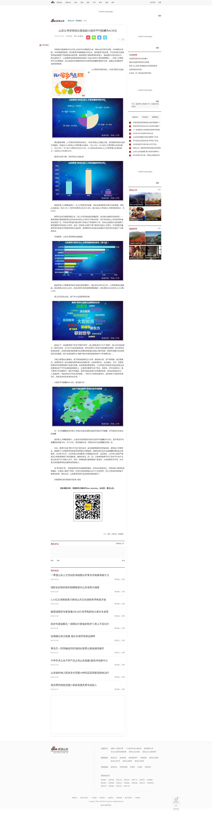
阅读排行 (135, 117)
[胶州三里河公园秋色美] (153, 193)
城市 (113, 2)
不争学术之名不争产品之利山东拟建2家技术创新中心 (79, 660)
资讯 (75, 2)
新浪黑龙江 (150, 783)
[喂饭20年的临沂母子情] (153, 246)
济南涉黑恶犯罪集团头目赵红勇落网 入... (147, 122)
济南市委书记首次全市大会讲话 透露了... (147, 126)
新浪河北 (119, 783)
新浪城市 (103, 780)
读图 (106, 2)
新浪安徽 (134, 783)
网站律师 (119, 797)
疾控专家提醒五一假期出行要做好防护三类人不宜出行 (80, 624)
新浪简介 (74, 797)
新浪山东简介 (84, 797)
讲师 (109, 534)
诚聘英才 (111, 797)
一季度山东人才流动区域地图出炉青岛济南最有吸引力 (80, 575)
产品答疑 (137, 797)
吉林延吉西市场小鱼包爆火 (138, 58)
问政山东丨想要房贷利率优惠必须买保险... (147, 148)
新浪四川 (142, 780)
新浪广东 (134, 780)
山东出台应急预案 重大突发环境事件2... (146, 151)
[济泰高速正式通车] (153, 232)
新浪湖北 (103, 783)
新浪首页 (59, 2)
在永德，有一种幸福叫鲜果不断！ (140, 73)
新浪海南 (111, 786)
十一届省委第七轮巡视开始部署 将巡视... (147, 130)
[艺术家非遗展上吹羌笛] (137, 208)
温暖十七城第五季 (117, 748)
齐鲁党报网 (123, 767)
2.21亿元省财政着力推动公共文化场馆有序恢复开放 (78, 599)
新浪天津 (126, 780)
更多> (159, 189)
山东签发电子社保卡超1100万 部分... (145, 144)
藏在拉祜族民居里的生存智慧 (139, 62)
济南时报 (148, 767)
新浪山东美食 (139, 761)
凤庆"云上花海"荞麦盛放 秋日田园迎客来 (143, 66)
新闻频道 (79, 20)
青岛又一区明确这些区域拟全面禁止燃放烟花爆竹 (77, 648)
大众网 (139, 767)
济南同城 (123, 758)
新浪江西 (103, 786)
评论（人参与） (79, 36)
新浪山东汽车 (115, 761)
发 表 (123, 560)
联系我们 (102, 797)
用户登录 (152, 2)
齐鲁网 (132, 767)
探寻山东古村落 (134, 752)
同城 (82, 2)
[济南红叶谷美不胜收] (153, 208)
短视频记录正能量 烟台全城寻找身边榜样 (73, 636)
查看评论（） (120, 543)
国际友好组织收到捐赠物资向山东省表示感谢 (75, 587)
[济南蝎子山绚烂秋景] (137, 232)
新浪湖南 (111, 783)
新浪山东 (68, 2)
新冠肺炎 (120, 534)
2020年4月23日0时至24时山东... (143, 133)
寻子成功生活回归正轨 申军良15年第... (146, 141)
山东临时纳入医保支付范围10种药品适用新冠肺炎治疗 (80, 672)
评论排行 (145, 117)
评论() (117, 579)
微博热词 (155, 117)
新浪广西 (126, 786)
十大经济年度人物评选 (133, 748)
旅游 (88, 2)
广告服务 (94, 797)
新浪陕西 (126, 783)
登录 (52, 560)
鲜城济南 (143, 758)
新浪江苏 (142, 783)
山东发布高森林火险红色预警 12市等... (146, 137)
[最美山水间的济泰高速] (137, 193)
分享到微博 (45, 45)
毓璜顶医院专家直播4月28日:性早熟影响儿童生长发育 (80, 611)
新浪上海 (119, 780)
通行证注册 (128, 797)
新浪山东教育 (127, 761)
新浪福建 (150, 780)
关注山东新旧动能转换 (118, 752)
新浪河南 (111, 780)
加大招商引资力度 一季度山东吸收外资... (147, 155)
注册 (159, 2)
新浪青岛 (114, 767)
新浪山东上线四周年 (149, 752)
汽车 (94, 2)
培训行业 (114, 534)
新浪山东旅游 (154, 758)
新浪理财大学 (148, 748)
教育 (100, 2)
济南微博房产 (133, 758)
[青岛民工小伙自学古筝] (137, 246)
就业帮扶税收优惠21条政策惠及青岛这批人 (74, 685)
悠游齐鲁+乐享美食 (141, 104)
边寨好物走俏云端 (135, 69)
